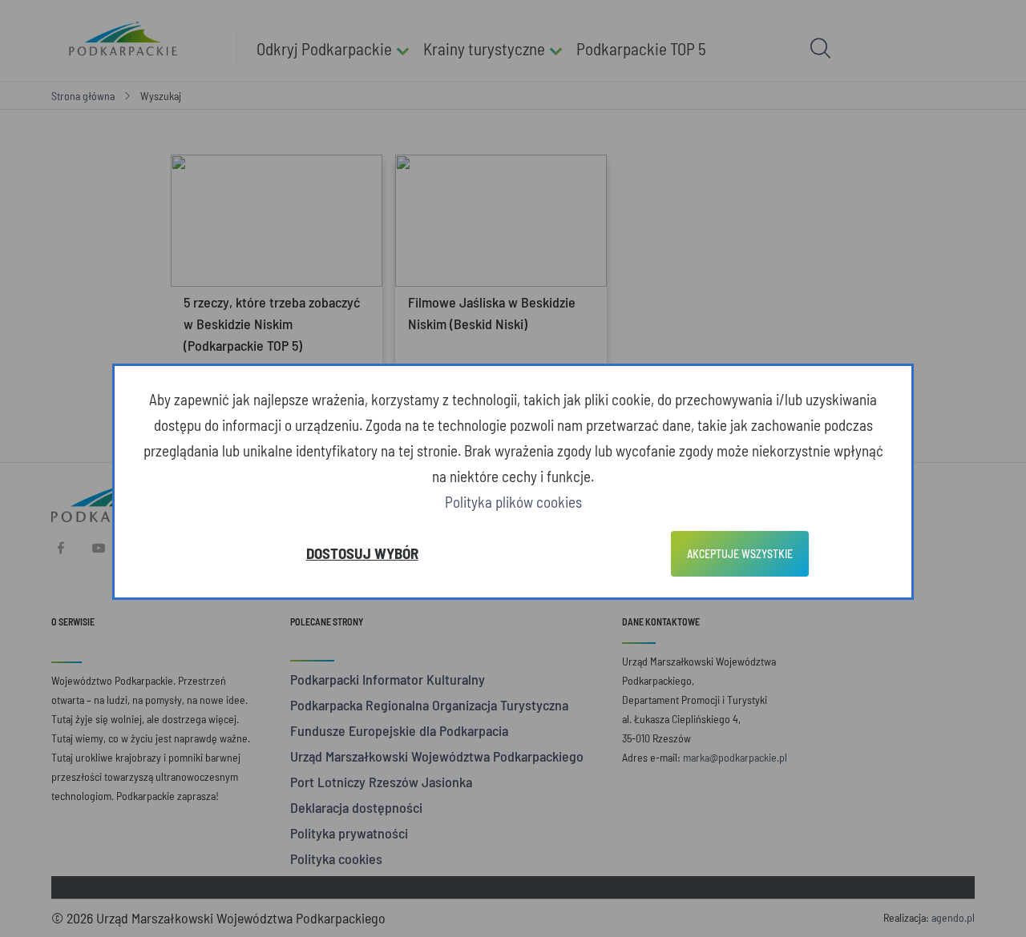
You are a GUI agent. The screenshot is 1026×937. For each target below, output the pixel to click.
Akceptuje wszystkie (740, 554)
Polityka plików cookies (513, 502)
